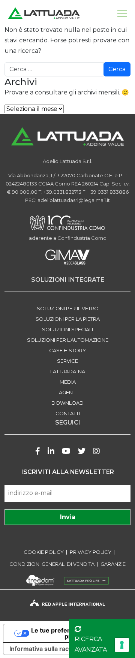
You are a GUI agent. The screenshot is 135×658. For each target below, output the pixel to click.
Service (67, 361)
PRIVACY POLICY (90, 552)
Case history (67, 350)
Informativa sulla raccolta (46, 648)
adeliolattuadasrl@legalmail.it (74, 200)
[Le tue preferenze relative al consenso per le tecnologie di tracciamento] (122, 645)
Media (68, 382)
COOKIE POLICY (44, 552)
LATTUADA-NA (67, 371)
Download (67, 403)
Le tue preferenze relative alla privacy (75, 633)
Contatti (68, 413)
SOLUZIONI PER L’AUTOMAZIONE (67, 340)
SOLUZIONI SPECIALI (67, 329)
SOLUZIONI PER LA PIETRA (68, 319)
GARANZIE (113, 564)
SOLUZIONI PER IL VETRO (68, 308)
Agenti (67, 392)
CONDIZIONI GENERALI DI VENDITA (51, 564)
